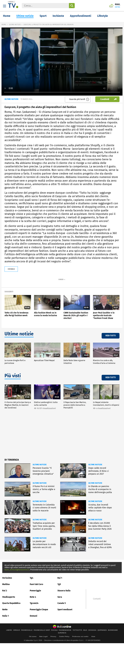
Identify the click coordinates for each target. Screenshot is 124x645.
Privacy (53, 636)
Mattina (6, 584)
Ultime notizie (25, 16)
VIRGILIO (16, 630)
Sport (43, 16)
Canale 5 (61, 603)
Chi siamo (32, 636)
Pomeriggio (35, 590)
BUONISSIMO (113, 630)
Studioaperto (8, 597)
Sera (59, 597)
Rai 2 (4, 590)
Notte (5, 609)
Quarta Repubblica (11, 603)
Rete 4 (33, 597)
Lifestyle (102, 16)
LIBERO (11, 2)
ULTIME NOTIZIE (15, 25)
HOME (4, 25)
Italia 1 (5, 616)
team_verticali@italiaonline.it (17, 570)
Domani (33, 616)
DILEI (85, 630)
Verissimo (7, 578)
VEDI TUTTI (110, 335)
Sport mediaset (64, 609)
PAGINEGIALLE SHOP (42, 630)
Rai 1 (59, 578)
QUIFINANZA (102, 630)
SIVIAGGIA (92, 630)
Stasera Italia (63, 590)
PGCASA (54, 630)
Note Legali (43, 636)
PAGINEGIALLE (27, 630)
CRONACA (11, 269)
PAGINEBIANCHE (65, 630)
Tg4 (31, 578)
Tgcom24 (34, 603)
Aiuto (93, 636)
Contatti (97, 599)
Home (6, 16)
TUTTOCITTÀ (77, 630)
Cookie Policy (64, 636)
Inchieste (58, 16)
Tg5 (59, 584)
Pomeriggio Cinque (39, 609)
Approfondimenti (80, 16)
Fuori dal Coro (36, 584)
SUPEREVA (62, 633)
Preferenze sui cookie (80, 636)
